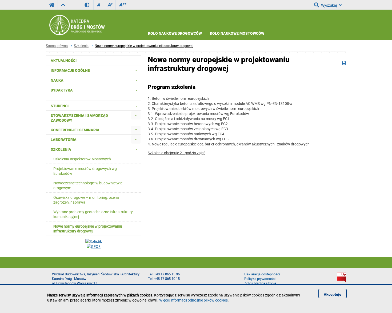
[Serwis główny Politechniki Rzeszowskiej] (52, 5)
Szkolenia (81, 45)
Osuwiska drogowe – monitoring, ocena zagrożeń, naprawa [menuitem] (86, 200)
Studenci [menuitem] (60, 106)
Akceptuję (332, 294)
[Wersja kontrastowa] (89, 5)
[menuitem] (136, 115)
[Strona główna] (78, 25)
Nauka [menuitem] (57, 80)
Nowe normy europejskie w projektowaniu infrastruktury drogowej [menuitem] (87, 228)
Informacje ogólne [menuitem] (70, 70)
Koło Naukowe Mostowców (237, 33)
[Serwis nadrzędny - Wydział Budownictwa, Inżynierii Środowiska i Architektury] (63, 5)
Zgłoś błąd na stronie (260, 283)
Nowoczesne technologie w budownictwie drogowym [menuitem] (87, 185)
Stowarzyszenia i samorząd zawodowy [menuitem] (79, 117)
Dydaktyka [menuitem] (62, 90)
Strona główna (57, 45)
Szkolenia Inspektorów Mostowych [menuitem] (82, 158)
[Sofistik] (93, 241)
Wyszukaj (329, 5)
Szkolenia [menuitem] (61, 149)
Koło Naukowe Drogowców (175, 33)
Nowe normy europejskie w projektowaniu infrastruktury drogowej (144, 45)
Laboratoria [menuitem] (64, 139)
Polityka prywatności (259, 278)
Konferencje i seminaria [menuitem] (75, 130)
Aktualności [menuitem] (64, 60)
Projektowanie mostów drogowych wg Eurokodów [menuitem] (85, 171)
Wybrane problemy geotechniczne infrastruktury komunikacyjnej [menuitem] (93, 214)
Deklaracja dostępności (262, 274)
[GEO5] (94, 246)
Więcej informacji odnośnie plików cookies (193, 300)
